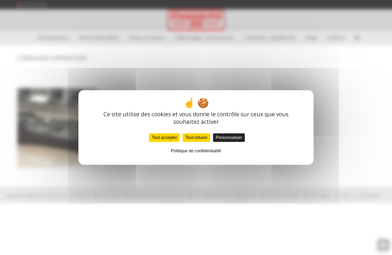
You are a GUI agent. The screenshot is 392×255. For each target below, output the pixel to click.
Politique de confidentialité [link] (196, 151)
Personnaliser (229, 137)
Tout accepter (164, 137)
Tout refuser (196, 137)
